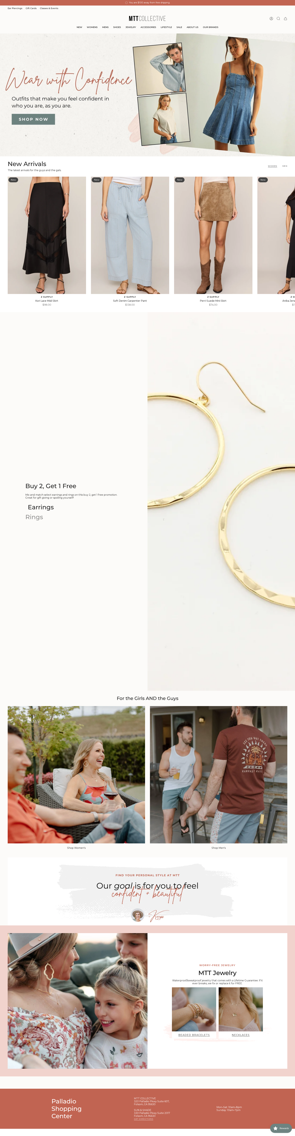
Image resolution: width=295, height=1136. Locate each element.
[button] (79, 27)
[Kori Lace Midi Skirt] (47, 235)
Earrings (41, 507)
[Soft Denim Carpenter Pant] (130, 235)
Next (290, 235)
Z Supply (47, 297)
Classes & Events (49, 8)
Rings (34, 517)
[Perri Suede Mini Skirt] (213, 235)
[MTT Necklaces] (241, 1009)
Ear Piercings (15, 8)
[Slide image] (147, 94)
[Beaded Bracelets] (194, 1009)
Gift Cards (31, 8)
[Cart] (285, 18)
